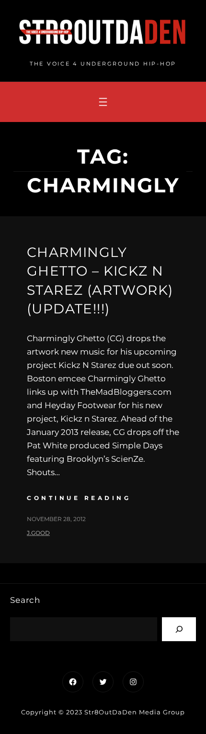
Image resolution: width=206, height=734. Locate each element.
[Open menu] (103, 102)
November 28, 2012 (56, 519)
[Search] (179, 629)
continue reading (79, 497)
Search (25, 600)
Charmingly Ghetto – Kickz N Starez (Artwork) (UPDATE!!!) (100, 280)
